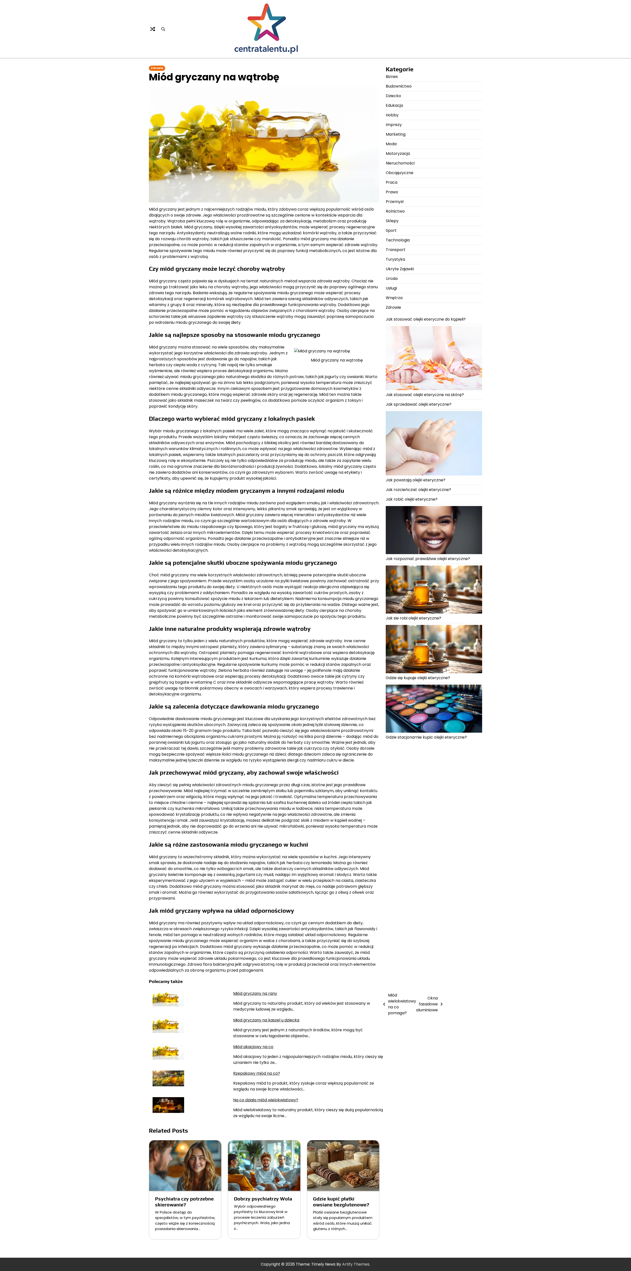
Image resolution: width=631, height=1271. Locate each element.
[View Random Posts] (152, 29)
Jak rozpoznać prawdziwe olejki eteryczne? (428, 559)
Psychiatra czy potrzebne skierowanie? (184, 1201)
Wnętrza (394, 298)
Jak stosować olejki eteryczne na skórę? (425, 395)
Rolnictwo (395, 211)
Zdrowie (157, 68)
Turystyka (395, 259)
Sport (391, 230)
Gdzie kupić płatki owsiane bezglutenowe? (341, 1201)
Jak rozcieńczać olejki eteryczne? (418, 489)
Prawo (392, 192)
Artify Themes (355, 1264)
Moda (391, 144)
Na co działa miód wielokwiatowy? (265, 1100)
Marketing (395, 134)
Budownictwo (399, 86)
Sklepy (392, 221)
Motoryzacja (398, 153)
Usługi (391, 288)
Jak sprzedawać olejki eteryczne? (418, 404)
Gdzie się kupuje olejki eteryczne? (418, 678)
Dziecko (393, 96)
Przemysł (394, 201)
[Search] (163, 29)
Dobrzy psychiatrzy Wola (263, 1198)
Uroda (392, 278)
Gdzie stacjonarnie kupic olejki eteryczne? (426, 737)
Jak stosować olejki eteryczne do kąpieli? (426, 319)
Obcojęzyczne (399, 173)
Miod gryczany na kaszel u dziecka (266, 1020)
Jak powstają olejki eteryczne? (415, 480)
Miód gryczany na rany (255, 993)
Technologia (398, 240)
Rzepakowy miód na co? (256, 1073)
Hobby (392, 115)
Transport (395, 250)
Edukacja (394, 105)
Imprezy (394, 124)
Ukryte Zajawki (400, 269)
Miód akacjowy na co (253, 1047)
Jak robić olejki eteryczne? (412, 499)
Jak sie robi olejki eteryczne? (413, 618)
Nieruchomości (400, 163)
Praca (391, 182)
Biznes (392, 76)
